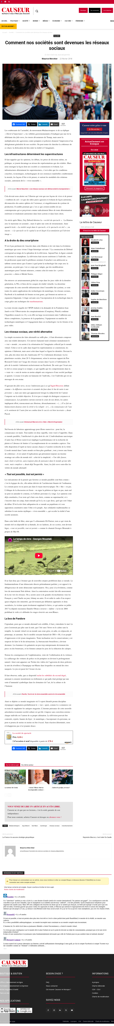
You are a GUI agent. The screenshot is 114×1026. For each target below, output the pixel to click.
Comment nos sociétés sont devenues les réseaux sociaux (57, 45)
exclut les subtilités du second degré (51, 675)
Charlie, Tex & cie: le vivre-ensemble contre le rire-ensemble (43, 694)
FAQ (47, 982)
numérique (43, 826)
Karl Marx (35, 826)
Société (11, 32)
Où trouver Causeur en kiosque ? (58, 989)
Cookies (95, 993)
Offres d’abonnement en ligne (11, 982)
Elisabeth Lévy (97, 240)
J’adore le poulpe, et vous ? (61, 787)
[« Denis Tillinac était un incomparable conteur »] (38, 777)
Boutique (14, 1)
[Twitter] (9, 2)
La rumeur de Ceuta (11, 787)
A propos (95, 982)
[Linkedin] (60, 1010)
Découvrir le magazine (94, 188)
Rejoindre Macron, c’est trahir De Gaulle (97, 837)
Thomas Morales (98, 333)
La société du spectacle (22, 733)
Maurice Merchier (50, 58)
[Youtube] (72, 1010)
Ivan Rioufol (96, 316)
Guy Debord (25, 826)
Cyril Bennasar (97, 257)
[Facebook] (1, 2)
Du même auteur (27, 765)
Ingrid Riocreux (57, 385)
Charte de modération (100, 996)
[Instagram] (54, 1010)
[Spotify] (5, 2)
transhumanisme (36, 301)
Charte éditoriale (98, 986)
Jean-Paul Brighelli (98, 265)
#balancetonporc (14, 826)
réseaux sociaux (54, 826)
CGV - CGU (96, 989)
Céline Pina (95, 282)
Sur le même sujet (12, 765)
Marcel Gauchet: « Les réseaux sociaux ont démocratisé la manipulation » (43, 189)
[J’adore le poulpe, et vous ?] (62, 777)
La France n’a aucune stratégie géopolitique (18, 837)
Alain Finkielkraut (98, 248)
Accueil (4, 32)
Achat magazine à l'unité (9, 989)
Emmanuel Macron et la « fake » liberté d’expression (43, 422)
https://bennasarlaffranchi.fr (98, 262)
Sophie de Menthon (99, 299)
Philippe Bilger (97, 274)
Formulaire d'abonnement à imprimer (14, 986)
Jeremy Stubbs (97, 308)
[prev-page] (6, 795)
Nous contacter (52, 986)
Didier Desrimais (97, 291)
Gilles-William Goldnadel (96, 326)
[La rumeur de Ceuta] (15, 777)
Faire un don (4, 993)
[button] (36, 11)
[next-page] (9, 795)
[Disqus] (57, 921)
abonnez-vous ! (55, 817)
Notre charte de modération (14, 889)
